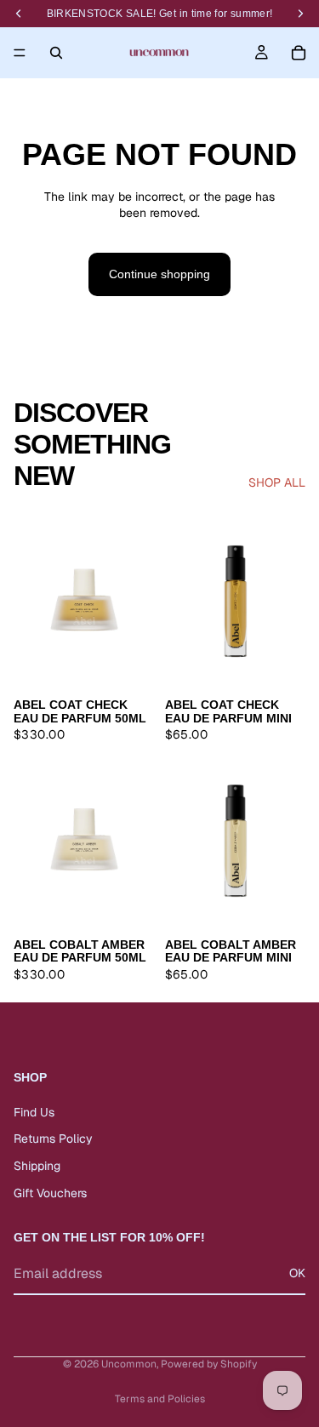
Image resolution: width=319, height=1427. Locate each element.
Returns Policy (53, 1139)
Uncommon (129, 1364)
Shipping (37, 1165)
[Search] (56, 52)
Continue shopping (159, 274)
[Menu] (19, 52)
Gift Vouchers (50, 1193)
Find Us (34, 1112)
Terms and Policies (160, 1399)
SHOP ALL (276, 482)
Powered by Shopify (209, 1364)
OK (297, 1273)
